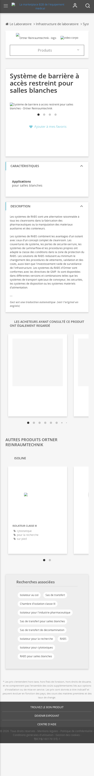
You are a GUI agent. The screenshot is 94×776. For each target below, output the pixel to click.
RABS (63, 639)
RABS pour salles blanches (36, 656)
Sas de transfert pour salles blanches (42, 621)
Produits (45, 50)
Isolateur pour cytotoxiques (36, 647)
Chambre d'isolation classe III (37, 604)
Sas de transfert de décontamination (42, 630)
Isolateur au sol (29, 595)
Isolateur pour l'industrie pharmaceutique (45, 612)
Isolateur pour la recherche (36, 639)
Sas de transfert (55, 595)
